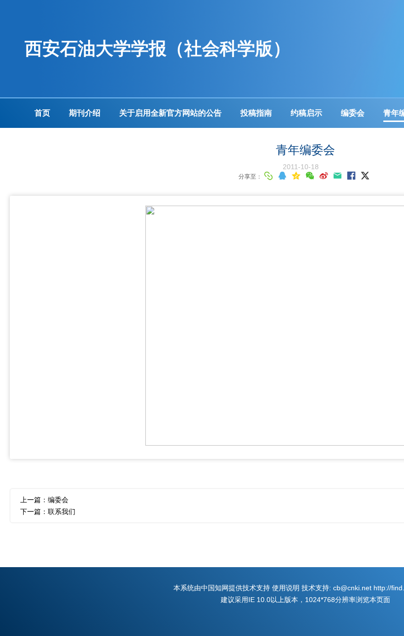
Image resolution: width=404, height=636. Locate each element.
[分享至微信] (310, 176)
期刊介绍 (85, 113)
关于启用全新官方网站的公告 (170, 113)
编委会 (353, 113)
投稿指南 (256, 113)
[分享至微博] (324, 176)
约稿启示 (306, 113)
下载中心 (50, 142)
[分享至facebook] (351, 176)
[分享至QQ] (282, 176)
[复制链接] (268, 176)
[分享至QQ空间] (296, 176)
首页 (42, 113)
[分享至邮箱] (337, 176)
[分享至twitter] (365, 176)
